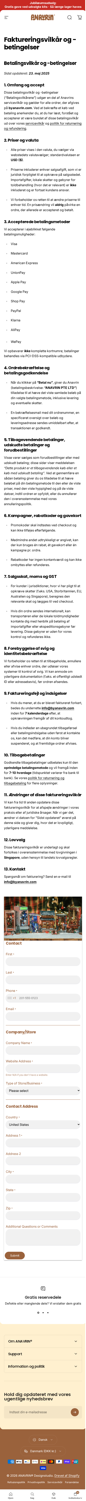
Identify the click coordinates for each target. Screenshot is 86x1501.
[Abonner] (72, 1461)
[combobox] (12, 998)
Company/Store (21, 1032)
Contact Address (22, 1106)
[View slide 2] (43, 1312)
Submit (14, 1255)
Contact (14, 943)
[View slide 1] (38, 1312)
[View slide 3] (47, 1312)
